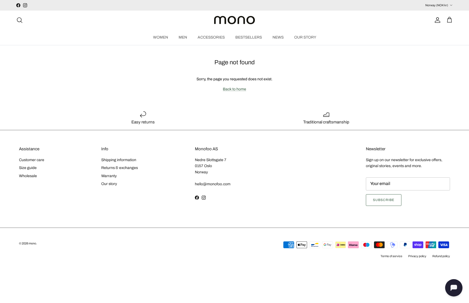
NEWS (278, 37)
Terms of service (391, 256)
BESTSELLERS (248, 37)
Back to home (234, 89)
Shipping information (118, 160)
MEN (183, 37)
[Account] (436, 20)
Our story (109, 184)
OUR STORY (305, 37)
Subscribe (383, 200)
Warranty (109, 176)
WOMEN (160, 37)
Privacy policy (417, 256)
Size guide (28, 168)
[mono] (234, 20)
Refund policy (441, 256)
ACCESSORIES (211, 37)
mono (32, 243)
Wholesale (28, 176)
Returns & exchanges (119, 168)
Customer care (31, 160)
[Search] (19, 20)
